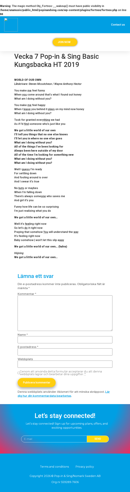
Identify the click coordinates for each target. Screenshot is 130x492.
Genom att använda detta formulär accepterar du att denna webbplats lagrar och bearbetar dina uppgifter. (61, 373)
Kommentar (27, 294)
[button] (123, 41)
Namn (23, 334)
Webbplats (25, 359)
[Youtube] (68, 460)
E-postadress (28, 347)
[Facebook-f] (61, 460)
